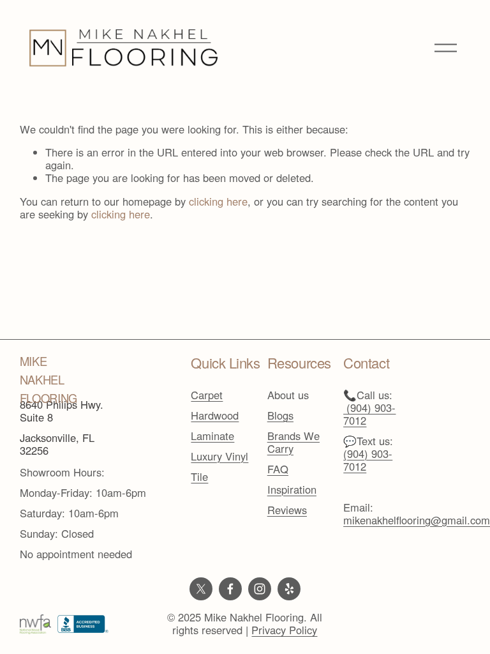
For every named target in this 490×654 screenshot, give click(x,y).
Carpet (207, 395)
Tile (199, 477)
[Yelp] (289, 588)
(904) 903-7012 (367, 460)
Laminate (212, 436)
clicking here (218, 201)
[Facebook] (230, 588)
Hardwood (215, 415)
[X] (200, 588)
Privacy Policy (284, 630)
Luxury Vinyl (219, 456)
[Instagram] (259, 588)
